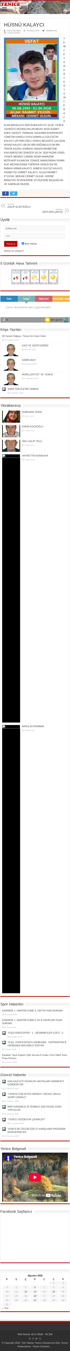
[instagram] (40, 1339)
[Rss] (30, 1339)
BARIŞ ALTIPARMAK (33, 726)
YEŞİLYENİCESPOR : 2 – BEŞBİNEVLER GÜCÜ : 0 (35, 1032)
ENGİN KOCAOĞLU (32, 426)
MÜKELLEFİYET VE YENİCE (37, 374)
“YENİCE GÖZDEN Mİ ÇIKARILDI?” (26, 1119)
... (51, 1346)
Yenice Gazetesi (41, 1346)
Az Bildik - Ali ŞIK (43, 1334)
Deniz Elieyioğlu (13, 31)
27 (35, 1300)
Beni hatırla (30, 243)
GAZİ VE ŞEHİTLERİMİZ (35, 345)
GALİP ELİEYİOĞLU (19, 205)
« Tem (5, 1308)
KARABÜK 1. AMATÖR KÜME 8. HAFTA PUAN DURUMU (32, 1010)
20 (35, 1296)
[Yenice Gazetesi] (35, 7)
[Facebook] (33, 1339)
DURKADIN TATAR (32, 412)
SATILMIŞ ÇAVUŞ (52, 210)
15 (53, 1291)
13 (35, 1291)
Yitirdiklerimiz (51, 31)
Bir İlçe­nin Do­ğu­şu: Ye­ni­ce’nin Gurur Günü (24, 336)
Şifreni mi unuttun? (14, 251)
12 (25, 1291)
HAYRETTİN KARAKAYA (35, 455)
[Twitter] (36, 1339)
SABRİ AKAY (29, 360)
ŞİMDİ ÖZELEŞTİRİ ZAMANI (23, 389)
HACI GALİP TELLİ (32, 441)
